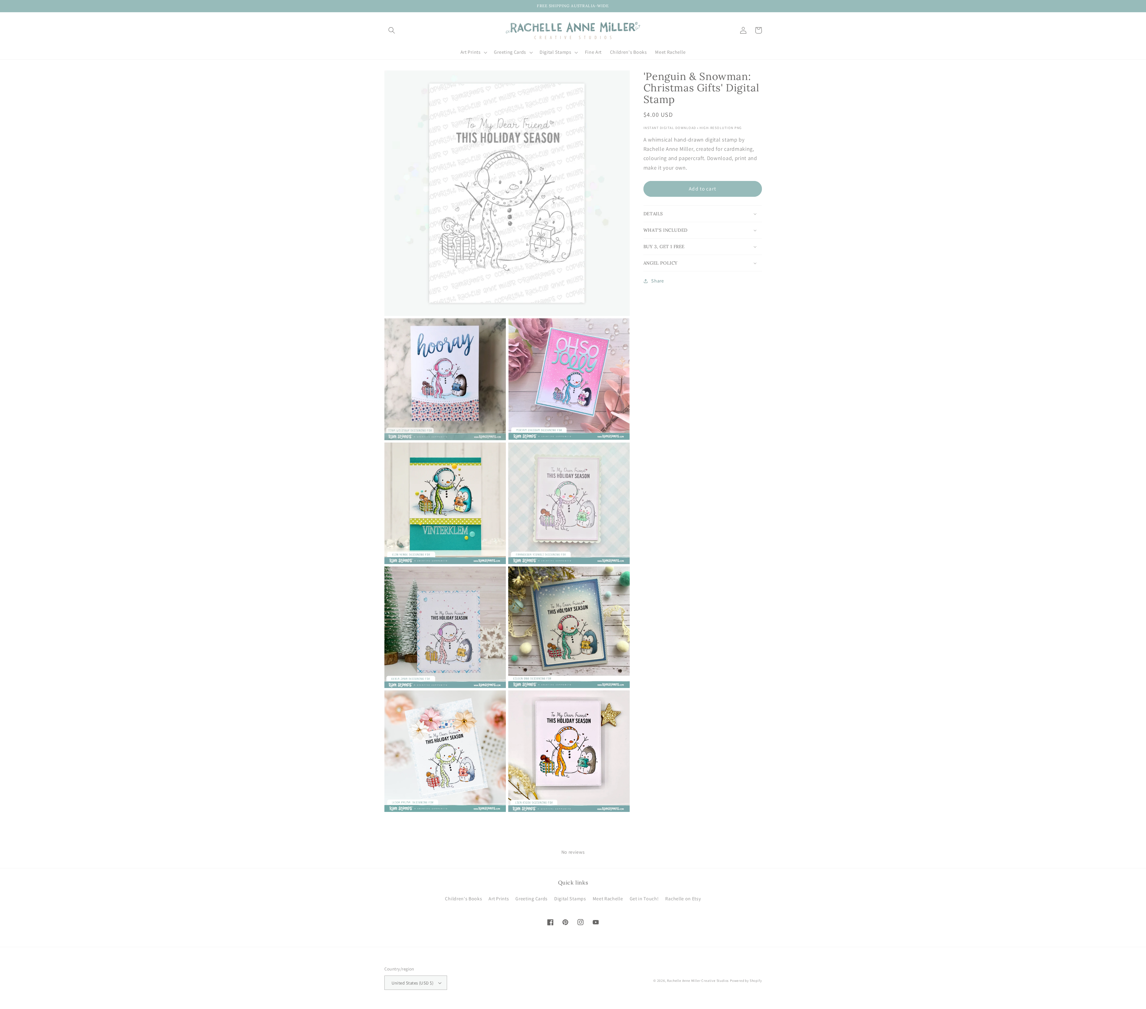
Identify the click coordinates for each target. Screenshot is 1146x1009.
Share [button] (657, 281)
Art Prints (499, 899)
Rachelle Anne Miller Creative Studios (698, 980)
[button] (392, 30)
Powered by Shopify (746, 980)
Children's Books (463, 899)
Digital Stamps (570, 899)
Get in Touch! (644, 899)
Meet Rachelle (608, 899)
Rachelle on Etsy (683, 899)
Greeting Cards (531, 899)
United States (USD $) (413, 983)
